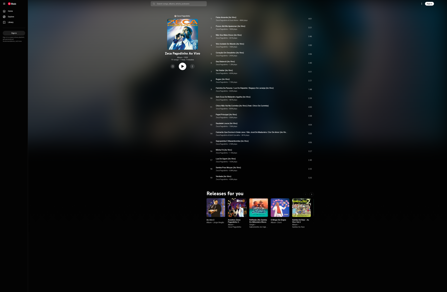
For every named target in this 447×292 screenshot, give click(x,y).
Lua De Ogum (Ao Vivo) (226, 159)
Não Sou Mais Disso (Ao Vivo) (229, 35)
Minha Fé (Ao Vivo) (224, 150)
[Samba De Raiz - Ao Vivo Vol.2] (301, 207)
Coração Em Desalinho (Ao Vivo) (230, 53)
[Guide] (4, 3)
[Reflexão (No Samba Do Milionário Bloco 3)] (258, 207)
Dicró (279, 222)
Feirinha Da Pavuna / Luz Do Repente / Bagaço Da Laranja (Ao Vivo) (245, 88)
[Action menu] (192, 66)
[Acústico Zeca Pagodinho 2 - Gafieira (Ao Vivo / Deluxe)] (237, 207)
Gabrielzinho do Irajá (257, 227)
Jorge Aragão (218, 222)
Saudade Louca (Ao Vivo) (226, 123)
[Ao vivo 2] (216, 207)
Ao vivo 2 (210, 220)
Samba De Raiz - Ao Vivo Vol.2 (300, 221)
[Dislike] (296, 19)
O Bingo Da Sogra (278, 220)
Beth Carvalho (235, 135)
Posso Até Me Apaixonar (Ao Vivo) (230, 26)
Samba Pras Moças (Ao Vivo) (228, 167)
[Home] (12, 3)
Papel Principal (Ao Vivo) (226, 114)
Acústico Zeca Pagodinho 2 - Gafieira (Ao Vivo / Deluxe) (235, 223)
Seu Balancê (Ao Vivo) (225, 61)
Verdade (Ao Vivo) (223, 176)
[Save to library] (172, 66)
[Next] (312, 194)
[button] (172, 66)
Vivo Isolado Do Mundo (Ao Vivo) (230, 44)
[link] (14, 11)
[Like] (291, 19)
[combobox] (182, 3)
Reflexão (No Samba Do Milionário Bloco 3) (258, 222)
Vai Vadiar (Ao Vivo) (224, 70)
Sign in (429, 4)
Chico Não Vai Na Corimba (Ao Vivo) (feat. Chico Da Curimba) (242, 106)
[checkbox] (310, 18)
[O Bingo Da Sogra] (280, 207)
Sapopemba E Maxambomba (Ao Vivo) (232, 141)
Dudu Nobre (234, 20)
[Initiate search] (154, 4)
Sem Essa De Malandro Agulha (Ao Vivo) (233, 97)
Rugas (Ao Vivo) (223, 79)
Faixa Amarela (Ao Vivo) (226, 17)
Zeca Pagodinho (183, 16)
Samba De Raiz (298, 227)
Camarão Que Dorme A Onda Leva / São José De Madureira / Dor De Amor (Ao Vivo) (251, 132)
